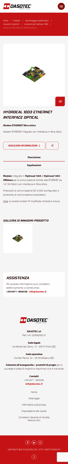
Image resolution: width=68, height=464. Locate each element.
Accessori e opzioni (11, 24)
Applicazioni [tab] (34, 165)
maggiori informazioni (23, 145)
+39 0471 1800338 (17, 291)
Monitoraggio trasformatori (37, 20)
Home (5, 20)
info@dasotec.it (37, 291)
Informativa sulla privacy (34, 404)
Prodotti (16, 20)
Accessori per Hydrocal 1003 (36, 24)
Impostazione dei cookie (34, 411)
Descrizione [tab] (34, 157)
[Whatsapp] (40, 442)
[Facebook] (27, 442)
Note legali (34, 398)
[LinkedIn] (34, 442)
